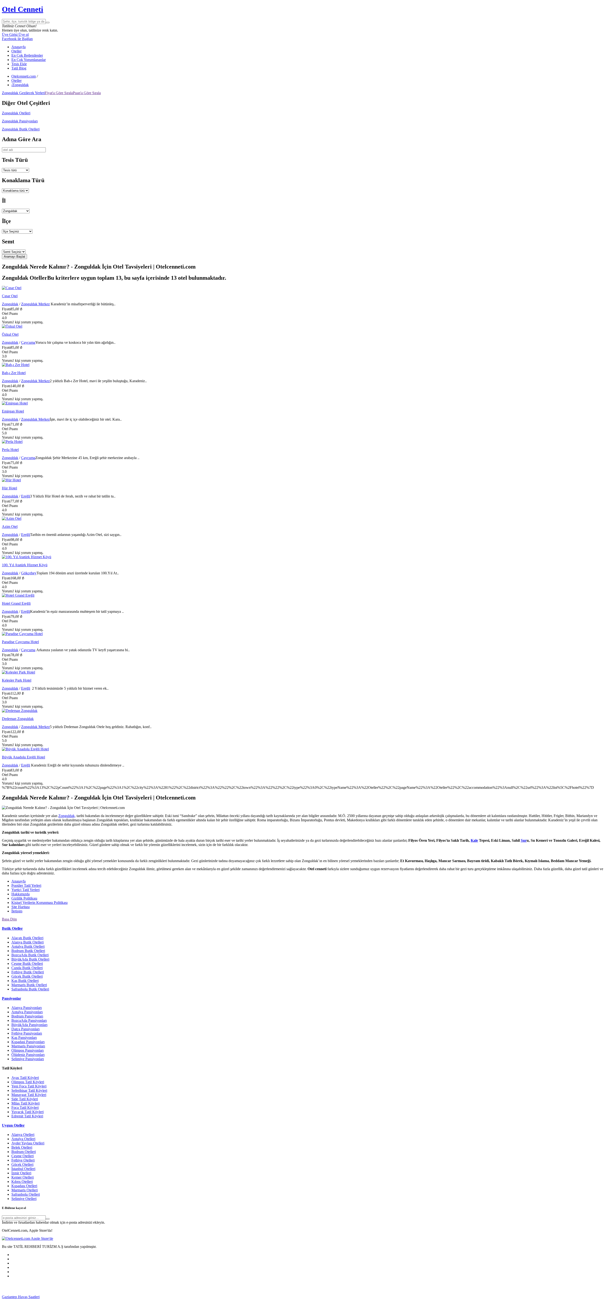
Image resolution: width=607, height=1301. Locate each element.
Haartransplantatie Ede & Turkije (576, 1297)
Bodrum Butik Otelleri (28, 951)
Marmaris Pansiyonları (28, 1046)
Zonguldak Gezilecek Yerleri (23, 93)
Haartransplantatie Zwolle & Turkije (410, 1297)
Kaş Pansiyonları (24, 1038)
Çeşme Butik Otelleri (27, 964)
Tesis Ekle (19, 64)
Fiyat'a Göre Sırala (59, 93)
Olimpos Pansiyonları (27, 1050)
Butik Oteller (12, 928)
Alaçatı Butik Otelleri (27, 938)
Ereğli (25, 496)
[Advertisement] (37, 1288)
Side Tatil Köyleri (24, 1099)
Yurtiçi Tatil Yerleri (25, 890)
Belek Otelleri (21, 1147)
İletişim (16, 911)
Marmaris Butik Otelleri (29, 985)
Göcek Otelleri (22, 1164)
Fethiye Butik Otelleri (27, 972)
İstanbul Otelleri (23, 1169)
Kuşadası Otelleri (24, 1186)
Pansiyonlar (11, 998)
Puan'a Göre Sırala (87, 93)
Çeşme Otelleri (22, 1156)
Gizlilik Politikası (24, 898)
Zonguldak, (67, 816)
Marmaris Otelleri (24, 1190)
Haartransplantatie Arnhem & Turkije (235, 1297)
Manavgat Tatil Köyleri (28, 1095)
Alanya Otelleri (22, 1135)
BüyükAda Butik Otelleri (30, 959)
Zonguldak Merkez (35, 304)
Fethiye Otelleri (23, 1160)
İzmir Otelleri (21, 1173)
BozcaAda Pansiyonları (29, 1020)
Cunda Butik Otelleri (27, 968)
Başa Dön (9, 919)
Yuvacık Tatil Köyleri (27, 1112)
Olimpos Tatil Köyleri (27, 1082)
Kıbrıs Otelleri (22, 1182)
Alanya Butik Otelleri (27, 942)
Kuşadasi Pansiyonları (28, 1042)
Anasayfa (18, 47)
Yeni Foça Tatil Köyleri (28, 1086)
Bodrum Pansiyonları (27, 1016)
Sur (524, 840)
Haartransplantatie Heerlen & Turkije (121, 1297)
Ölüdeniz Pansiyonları (28, 1055)
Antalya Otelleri (23, 1139)
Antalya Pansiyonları (27, 1012)
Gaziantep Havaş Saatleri (21, 1297)
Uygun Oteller (13, 1125)
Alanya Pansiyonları (26, 1008)
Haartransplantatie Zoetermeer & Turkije (353, 1297)
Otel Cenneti (22, 9)
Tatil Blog (18, 68)
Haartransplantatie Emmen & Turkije (524, 1297)
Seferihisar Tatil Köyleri (29, 1090)
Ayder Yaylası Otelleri (27, 1143)
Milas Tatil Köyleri (25, 1103)
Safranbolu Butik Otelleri (30, 989)
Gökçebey (29, 573)
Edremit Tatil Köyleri (27, 1116)
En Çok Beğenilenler (27, 55)
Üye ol (23, 35)
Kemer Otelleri (22, 1177)
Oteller (16, 51)
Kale (474, 840)
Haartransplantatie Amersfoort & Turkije (293, 1297)
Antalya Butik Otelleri (28, 946)
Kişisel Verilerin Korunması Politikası (39, 903)
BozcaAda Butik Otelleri (30, 955)
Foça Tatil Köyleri (25, 1108)
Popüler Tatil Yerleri (26, 885)
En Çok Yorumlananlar (28, 60)
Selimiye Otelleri (24, 1199)
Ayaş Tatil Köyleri (25, 1078)
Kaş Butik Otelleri (25, 981)
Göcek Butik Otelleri (27, 976)
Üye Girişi (10, 35)
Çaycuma (28, 342)
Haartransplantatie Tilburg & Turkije (67, 1297)
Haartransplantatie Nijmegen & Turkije (178, 1297)
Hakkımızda (20, 894)
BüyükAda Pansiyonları (29, 1025)
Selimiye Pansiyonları (27, 1059)
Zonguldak (10, 304)
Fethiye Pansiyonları (26, 1033)
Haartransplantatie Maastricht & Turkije (467, 1297)
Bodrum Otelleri (23, 1152)
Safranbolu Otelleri (25, 1194)
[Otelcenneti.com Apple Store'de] (27, 1238)
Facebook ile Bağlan (17, 39)
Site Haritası (20, 907)
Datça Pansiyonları (25, 1029)
